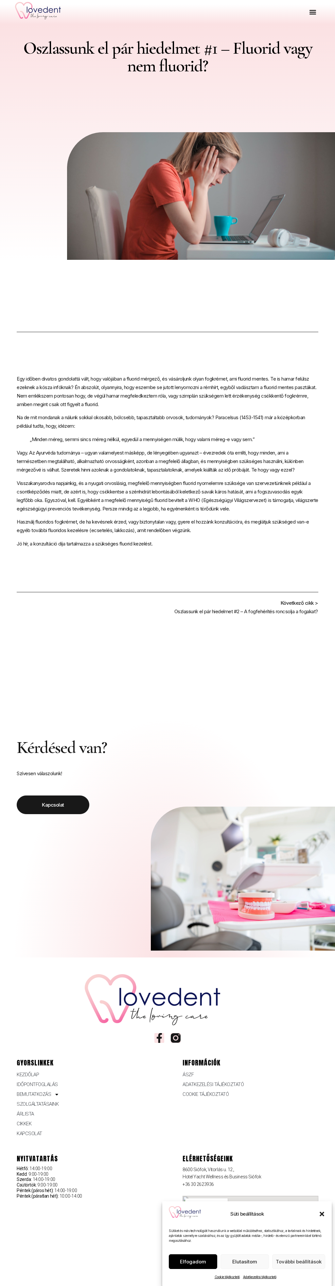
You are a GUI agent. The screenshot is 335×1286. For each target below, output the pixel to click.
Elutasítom (244, 1262)
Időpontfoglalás (37, 1084)
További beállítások (299, 1262)
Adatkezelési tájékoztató (259, 1277)
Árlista (25, 1114)
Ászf (188, 1075)
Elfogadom (193, 1262)
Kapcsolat (29, 1133)
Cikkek (24, 1124)
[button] (322, 1214)
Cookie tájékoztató (227, 1277)
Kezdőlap (28, 1075)
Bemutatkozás (34, 1094)
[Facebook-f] (159, 1038)
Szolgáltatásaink (38, 1104)
